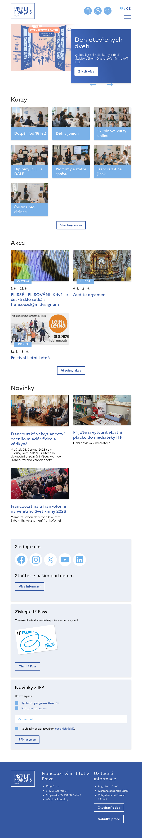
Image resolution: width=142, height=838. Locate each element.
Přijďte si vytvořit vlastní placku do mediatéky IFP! (98, 435)
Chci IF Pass (27, 666)
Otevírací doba (109, 807)
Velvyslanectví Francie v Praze (111, 797)
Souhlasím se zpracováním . (48, 728)
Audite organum (89, 295)
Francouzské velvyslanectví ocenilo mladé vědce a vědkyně (38, 439)
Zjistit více (86, 71)
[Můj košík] (88, 11)
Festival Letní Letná (30, 358)
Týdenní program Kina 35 (40, 703)
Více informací (30, 586)
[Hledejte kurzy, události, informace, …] (108, 11)
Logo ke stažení (107, 786)
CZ (128, 8)
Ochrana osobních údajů (113, 791)
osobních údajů (64, 729)
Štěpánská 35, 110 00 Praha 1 (63, 795)
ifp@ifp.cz (52, 786)
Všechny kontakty (57, 799)
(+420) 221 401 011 (57, 791)
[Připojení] (98, 11)
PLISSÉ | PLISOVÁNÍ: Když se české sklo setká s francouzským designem (39, 300)
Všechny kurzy (71, 225)
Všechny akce (71, 370)
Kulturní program (34, 708)
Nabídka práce (109, 819)
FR (121, 8)
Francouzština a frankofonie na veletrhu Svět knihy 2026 (38, 508)
